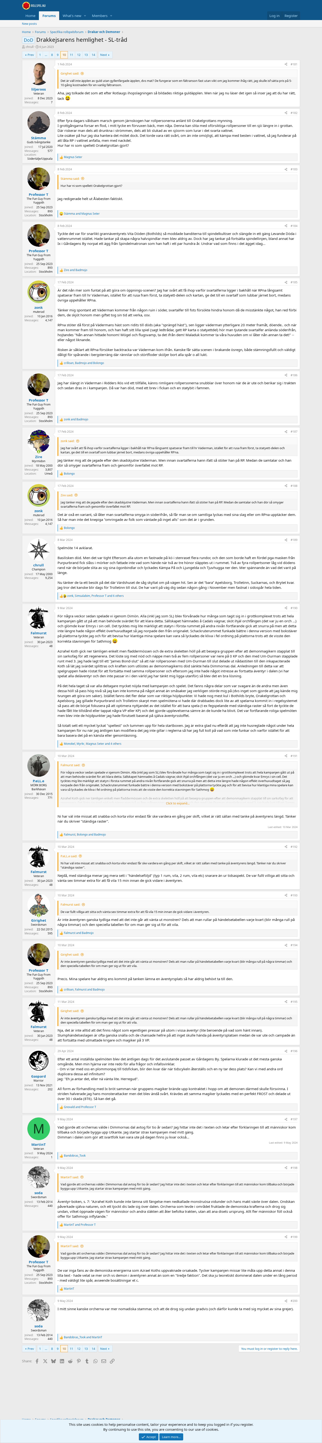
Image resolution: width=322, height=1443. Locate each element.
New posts (29, 23)
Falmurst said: (70, 765)
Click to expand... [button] (178, 803)
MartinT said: (70, 1177)
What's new (72, 15)
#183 (294, 169)
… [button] (46, 55)
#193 (294, 895)
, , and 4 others (92, 744)
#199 (294, 1237)
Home (30, 15)
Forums (49, 15)
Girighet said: (70, 73)
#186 (294, 375)
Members (99, 15)
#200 (294, 1301)
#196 (294, 1051)
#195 (294, 1002)
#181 (294, 64)
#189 (294, 540)
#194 (294, 945)
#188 (294, 486)
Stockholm (46, 215)
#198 (294, 1168)
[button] (85, 15)
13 (86, 55)
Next (103, 55)
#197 (294, 1119)
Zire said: (67, 495)
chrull (29, 47)
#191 (294, 756)
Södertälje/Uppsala (40, 159)
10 (64, 55)
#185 (294, 282)
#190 (294, 608)
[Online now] (38, 451)
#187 (294, 432)
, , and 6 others (95, 596)
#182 (294, 113)
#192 (294, 847)
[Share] (286, 64)
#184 (294, 226)
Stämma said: (70, 178)
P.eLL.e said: (69, 856)
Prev (31, 55)
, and (84, 363)
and (82, 214)
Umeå (49, 474)
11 (71, 55)
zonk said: (67, 441)
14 (93, 55)
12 (78, 55)
